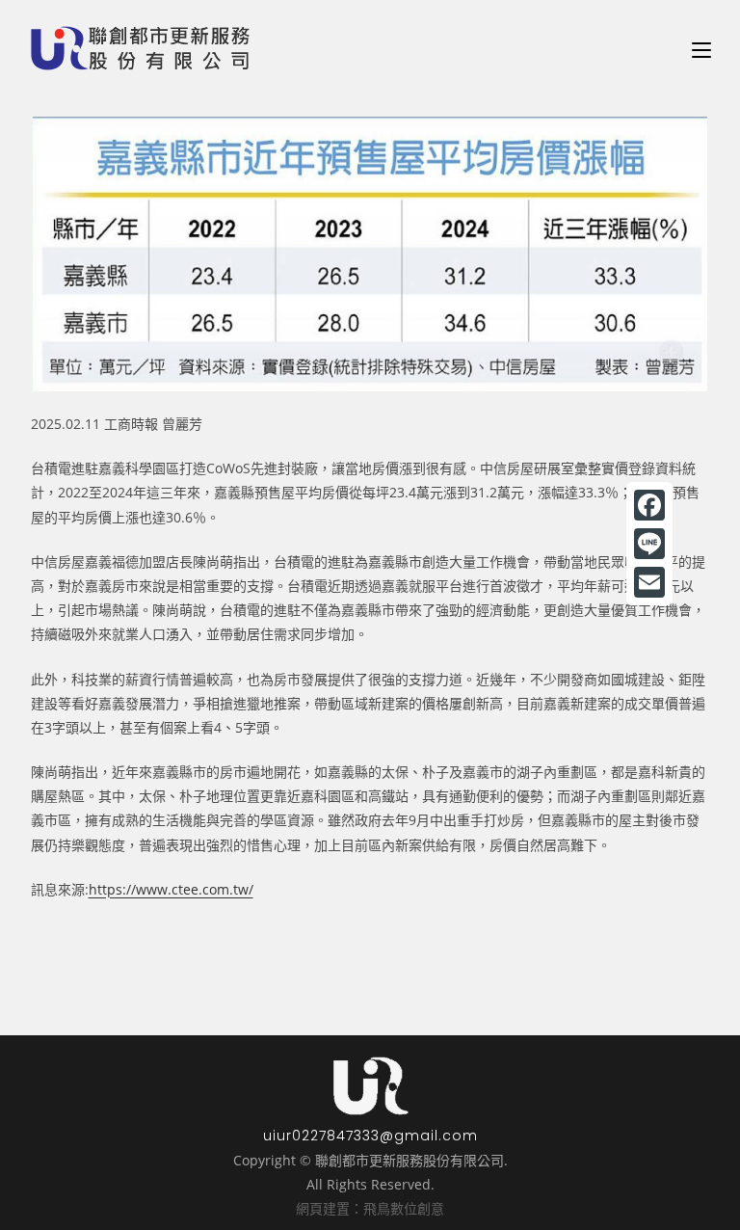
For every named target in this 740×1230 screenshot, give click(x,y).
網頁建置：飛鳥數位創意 (370, 1208)
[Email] (649, 582)
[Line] (649, 543)
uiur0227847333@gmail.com (370, 1135)
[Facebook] (649, 505)
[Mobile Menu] (701, 48)
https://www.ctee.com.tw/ (171, 889)
